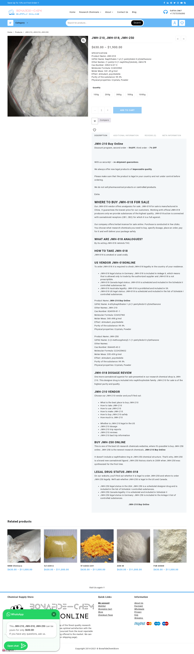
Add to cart (127, 110)
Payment (138, 606)
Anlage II (161, 273)
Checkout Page (105, 615)
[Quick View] (15, 570)
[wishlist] (21, 570)
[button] (83, 40)
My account (104, 603)
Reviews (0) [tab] (150, 135)
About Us (138, 603)
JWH (173, 210)
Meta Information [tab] (171, 135)
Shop (100, 612)
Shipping (138, 618)
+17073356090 (177, 13)
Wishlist (102, 606)
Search (137, 22)
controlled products (146, 187)
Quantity (96, 88)
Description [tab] (100, 135)
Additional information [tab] (125, 135)
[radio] (96, 94)
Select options (10, 570)
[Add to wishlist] (95, 121)
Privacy (138, 612)
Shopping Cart (105, 609)
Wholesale (139, 609)
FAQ (136, 615)
